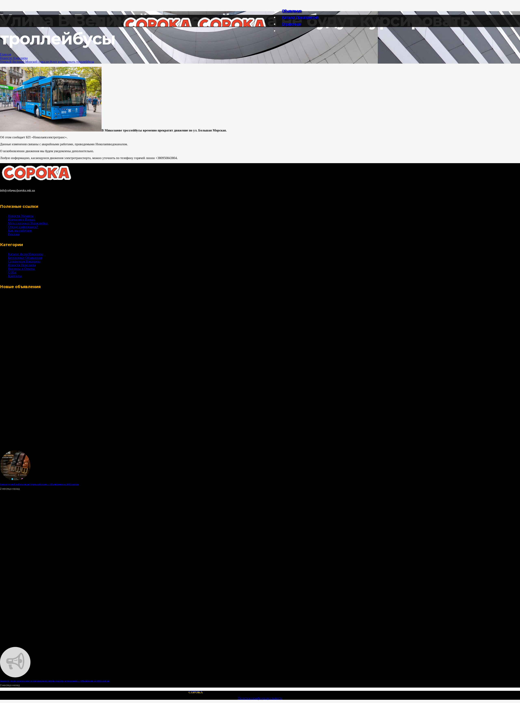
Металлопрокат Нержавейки (28, 223)
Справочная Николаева (24, 261)
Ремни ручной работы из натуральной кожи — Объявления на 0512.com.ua (39, 484)
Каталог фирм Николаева (25, 254)
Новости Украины (21, 216)
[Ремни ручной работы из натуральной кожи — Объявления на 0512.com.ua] (15, 480)
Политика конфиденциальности (260, 698)
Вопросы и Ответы (21, 268)
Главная (5, 54)
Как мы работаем (20, 230)
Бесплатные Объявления (25, 257)
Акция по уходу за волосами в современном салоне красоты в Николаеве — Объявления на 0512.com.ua (54, 681)
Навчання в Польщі (21, 219)
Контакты (15, 276)
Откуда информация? (23, 227)
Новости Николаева (14, 58)
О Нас (12, 272)
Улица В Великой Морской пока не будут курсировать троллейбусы (47, 61)
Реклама (14, 234)
